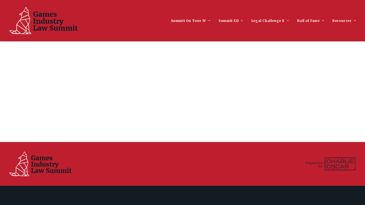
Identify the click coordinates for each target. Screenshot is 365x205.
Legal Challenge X (268, 21)
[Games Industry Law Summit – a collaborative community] (43, 20)
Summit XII (229, 21)
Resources (341, 21)
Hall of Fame (308, 21)
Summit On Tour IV (188, 21)
